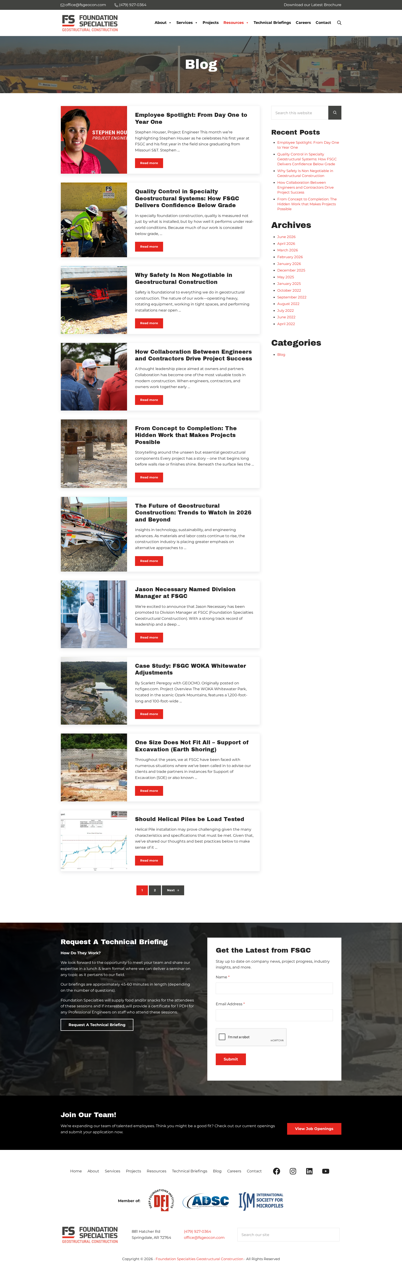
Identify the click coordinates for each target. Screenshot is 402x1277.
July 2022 (285, 310)
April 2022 (286, 324)
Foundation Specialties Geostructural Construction (199, 1259)
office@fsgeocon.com (204, 1237)
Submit (231, 1059)
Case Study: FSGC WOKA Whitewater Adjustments (190, 669)
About (161, 22)
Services (184, 22)
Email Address (230, 1004)
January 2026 (289, 264)
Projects (211, 22)
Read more (151, 163)
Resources (233, 22)
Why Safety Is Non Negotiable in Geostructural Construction (183, 278)
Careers (303, 22)
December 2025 (291, 270)
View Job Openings (314, 1129)
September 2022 (292, 297)
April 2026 (286, 244)
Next (171, 890)
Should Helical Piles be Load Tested (189, 819)
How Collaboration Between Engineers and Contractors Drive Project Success (193, 355)
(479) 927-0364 (197, 1231)
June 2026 (286, 237)
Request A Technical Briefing (97, 1025)
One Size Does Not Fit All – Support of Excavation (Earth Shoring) (192, 746)
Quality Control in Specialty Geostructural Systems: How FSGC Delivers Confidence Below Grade (187, 198)
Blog (281, 354)
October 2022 (289, 290)
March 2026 (287, 250)
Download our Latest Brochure (312, 5)
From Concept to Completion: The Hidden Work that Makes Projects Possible (186, 435)
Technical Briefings (272, 22)
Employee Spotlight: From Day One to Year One (191, 118)
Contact (323, 22)
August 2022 (288, 304)
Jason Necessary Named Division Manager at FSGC (185, 593)
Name (223, 977)
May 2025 (285, 277)
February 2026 (290, 257)
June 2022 (286, 317)
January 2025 (289, 284)
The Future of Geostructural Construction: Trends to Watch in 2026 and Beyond (193, 513)
